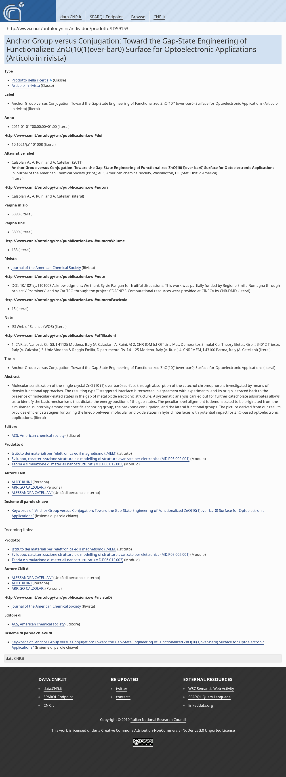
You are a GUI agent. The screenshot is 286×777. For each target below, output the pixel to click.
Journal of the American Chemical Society (46, 267)
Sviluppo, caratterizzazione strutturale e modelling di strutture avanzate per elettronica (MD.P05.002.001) (100, 458)
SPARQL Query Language (209, 696)
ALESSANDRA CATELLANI (32, 492)
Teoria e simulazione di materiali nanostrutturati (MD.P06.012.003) (67, 464)
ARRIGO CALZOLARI (28, 487)
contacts (123, 696)
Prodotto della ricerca (30, 80)
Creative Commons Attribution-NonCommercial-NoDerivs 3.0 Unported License (168, 730)
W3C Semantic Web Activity (211, 688)
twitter (121, 688)
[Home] (28, 11)
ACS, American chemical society (38, 435)
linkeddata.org (200, 705)
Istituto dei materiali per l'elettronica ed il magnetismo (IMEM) (64, 453)
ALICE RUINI (22, 481)
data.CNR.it (71, 16)
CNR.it (159, 16)
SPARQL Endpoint (106, 16)
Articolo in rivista (26, 85)
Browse (138, 16)
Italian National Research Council (158, 719)
